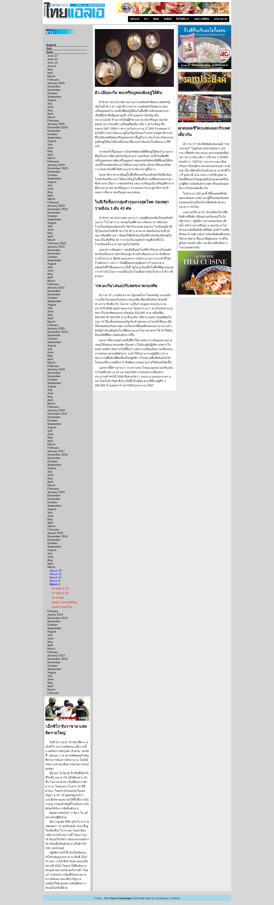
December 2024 (57, 127)
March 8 (55, 580)
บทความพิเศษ (201, 18)
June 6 (51, 66)
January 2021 (56, 287)
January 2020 (56, 328)
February (53, 79)
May (50, 69)
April (50, 72)
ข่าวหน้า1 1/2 (60, 588)
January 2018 (56, 410)
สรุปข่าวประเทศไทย (64, 602)
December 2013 (57, 618)
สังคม (156, 18)
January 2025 (56, 124)
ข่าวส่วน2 (58, 597)
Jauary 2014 (55, 614)
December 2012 (57, 658)
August (51, 44)
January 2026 (56, 83)
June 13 (52, 62)
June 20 (52, 59)
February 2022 (56, 243)
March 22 (56, 574)
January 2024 (56, 164)
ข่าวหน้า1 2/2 (60, 593)
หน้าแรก (134, 18)
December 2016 (57, 454)
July (49, 48)
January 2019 (56, 369)
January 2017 (56, 451)
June (49, 52)
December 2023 (57, 168)
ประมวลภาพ (220, 18)
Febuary (52, 325)
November (54, 89)
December (54, 86)
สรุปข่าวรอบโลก (62, 606)
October (52, 93)
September (54, 96)
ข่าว (146, 18)
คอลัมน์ (168, 18)
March (51, 76)
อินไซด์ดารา (182, 18)
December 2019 (57, 331)
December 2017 (57, 413)
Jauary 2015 (55, 532)
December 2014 (57, 536)
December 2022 (57, 209)
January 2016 (56, 492)
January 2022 (56, 246)
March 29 (56, 570)
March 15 (56, 577)
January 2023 (56, 205)
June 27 (52, 55)
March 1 (55, 584)
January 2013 (56, 655)
